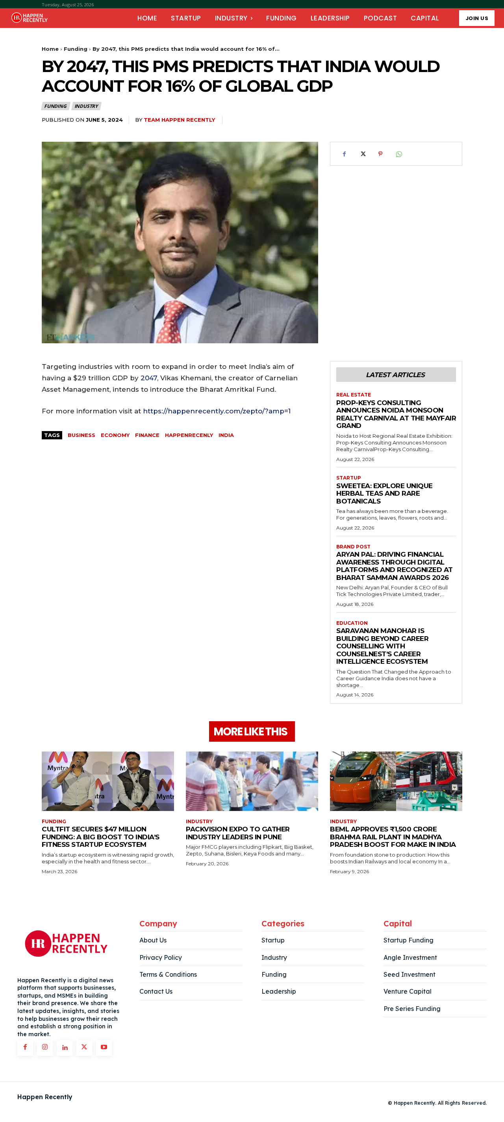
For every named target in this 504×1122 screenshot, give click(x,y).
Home (50, 49)
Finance (147, 435)
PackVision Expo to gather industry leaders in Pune (238, 833)
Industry (86, 106)
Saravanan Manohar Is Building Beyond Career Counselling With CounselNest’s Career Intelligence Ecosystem (382, 646)
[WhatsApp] (398, 154)
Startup (348, 478)
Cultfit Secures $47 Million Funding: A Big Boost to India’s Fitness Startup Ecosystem (100, 836)
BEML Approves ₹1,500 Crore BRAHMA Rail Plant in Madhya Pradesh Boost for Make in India (393, 836)
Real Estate (353, 395)
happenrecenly (189, 435)
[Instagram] (45, 1048)
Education (352, 623)
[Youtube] (104, 1048)
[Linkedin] (64, 1048)
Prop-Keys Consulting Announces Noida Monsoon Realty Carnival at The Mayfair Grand (396, 414)
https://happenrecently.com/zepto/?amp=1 (217, 411)
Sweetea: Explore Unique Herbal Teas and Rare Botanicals (384, 493)
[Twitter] (362, 154)
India (226, 435)
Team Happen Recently (179, 120)
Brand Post (353, 547)
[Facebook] (344, 154)
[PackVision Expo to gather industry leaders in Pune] (252, 781)
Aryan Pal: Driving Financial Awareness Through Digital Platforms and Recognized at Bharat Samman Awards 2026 (394, 565)
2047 (149, 378)
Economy (115, 435)
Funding (75, 49)
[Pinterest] (380, 154)
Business (81, 435)
